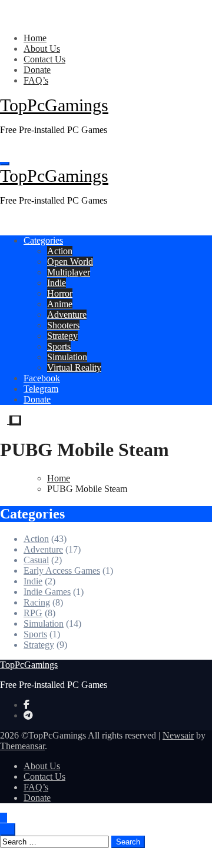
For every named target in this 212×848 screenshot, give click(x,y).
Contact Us (44, 59)
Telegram (41, 389)
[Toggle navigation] (4, 163)
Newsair (178, 735)
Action (59, 251)
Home (35, 38)
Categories (43, 240)
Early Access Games (62, 571)
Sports (59, 346)
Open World (70, 262)
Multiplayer (68, 272)
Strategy (62, 336)
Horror (59, 293)
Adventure (67, 315)
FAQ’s (36, 80)
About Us (42, 49)
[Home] (3, 150)
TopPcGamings (54, 105)
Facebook (42, 378)
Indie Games (47, 592)
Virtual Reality (74, 368)
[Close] (3, 18)
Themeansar (22, 746)
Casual (36, 560)
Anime (59, 304)
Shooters (63, 325)
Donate (37, 70)
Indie (56, 283)
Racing (37, 602)
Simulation (67, 357)
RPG (33, 613)
